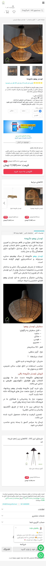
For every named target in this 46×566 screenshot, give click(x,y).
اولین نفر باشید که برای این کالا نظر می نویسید (19, 83)
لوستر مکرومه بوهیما (36, 208)
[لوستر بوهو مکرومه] (23, 44)
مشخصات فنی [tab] (28, 233)
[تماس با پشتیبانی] (40, 555)
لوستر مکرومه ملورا (15, 208)
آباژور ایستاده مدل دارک (36, 469)
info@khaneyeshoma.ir (9, 504)
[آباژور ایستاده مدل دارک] (34, 457)
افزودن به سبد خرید (23, 171)
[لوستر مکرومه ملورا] (12, 196)
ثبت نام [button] (9, 7)
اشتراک (6, 549)
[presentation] (41, 203)
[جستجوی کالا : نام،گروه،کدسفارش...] (42, 10)
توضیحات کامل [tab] (39, 233)
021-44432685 (25, 504)
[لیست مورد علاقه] (14, 12)
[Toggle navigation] (24, 3)
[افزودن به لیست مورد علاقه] (40, 27)
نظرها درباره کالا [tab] (18, 233)
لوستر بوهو (38, 256)
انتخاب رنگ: (39, 108)
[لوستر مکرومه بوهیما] (34, 196)
